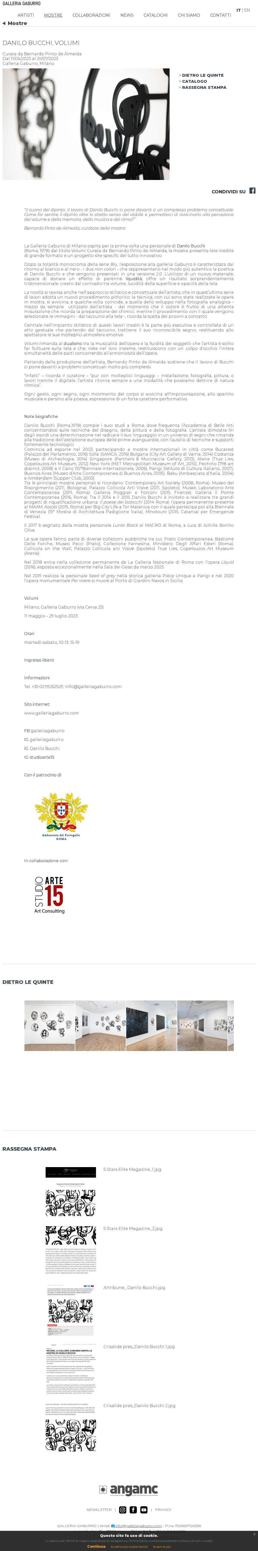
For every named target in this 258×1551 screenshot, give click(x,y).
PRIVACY (163, 1509)
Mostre (53, 15)
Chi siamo (189, 15)
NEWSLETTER (99, 1509)
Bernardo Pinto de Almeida (53, 53)
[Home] (22, 3)
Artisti (26, 15)
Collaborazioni (91, 15)
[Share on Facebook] (250, 187)
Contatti (220, 15)
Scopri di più (162, 1546)
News (127, 15)
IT (239, 10)
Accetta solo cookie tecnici (129, 1546)
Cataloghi (156, 15)
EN (247, 10)
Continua (96, 1546)
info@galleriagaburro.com (138, 1525)
